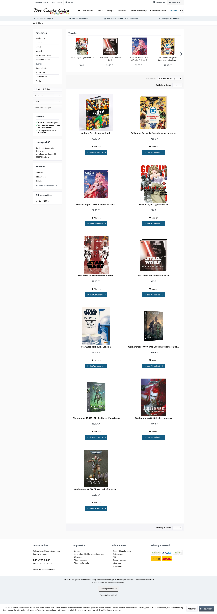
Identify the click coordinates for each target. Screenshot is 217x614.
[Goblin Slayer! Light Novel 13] (81, 46)
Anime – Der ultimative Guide (96, 133)
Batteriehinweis (119, 560)
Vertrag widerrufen (108, 588)
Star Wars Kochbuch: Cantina (96, 347)
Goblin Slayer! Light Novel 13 (82, 57)
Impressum (117, 566)
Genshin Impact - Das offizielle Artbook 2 (139, 58)
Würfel (38, 81)
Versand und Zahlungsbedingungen (89, 554)
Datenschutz (118, 554)
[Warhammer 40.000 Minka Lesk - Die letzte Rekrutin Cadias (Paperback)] (96, 468)
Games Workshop (43, 55)
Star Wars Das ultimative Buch (110, 58)
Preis (37, 101)
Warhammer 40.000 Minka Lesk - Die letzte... (96, 489)
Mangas (39, 47)
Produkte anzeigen (43, 107)
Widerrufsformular (82, 563)
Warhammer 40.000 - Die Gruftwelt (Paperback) (96, 418)
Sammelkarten (42, 68)
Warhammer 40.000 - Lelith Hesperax (153, 418)
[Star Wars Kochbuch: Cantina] (96, 326)
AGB (114, 557)
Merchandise (41, 76)
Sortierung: (151, 78)
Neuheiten (40, 38)
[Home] (79, 10)
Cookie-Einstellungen (122, 551)
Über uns (117, 563)
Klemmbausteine (43, 59)
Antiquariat (40, 72)
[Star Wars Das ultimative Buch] (110, 46)
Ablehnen (192, 609)
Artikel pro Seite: (163, 85)
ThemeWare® (112, 595)
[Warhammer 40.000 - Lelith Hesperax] (153, 397)
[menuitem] (175, 2)
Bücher (39, 64)
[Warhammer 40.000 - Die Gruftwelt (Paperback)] (96, 397)
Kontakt (77, 551)
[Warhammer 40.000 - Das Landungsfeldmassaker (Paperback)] (153, 326)
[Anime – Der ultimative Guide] (96, 112)
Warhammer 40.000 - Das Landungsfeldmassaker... (153, 347)
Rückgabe (78, 557)
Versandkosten (102, 579)
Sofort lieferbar (43, 89)
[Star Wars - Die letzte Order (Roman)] (96, 255)
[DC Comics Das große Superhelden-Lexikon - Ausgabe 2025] (168, 46)
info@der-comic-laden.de (46, 185)
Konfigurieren (206, 609)
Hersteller (39, 95)
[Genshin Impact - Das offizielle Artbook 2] (139, 46)
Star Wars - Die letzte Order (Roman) (96, 275)
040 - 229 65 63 (41, 560)
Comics (39, 42)
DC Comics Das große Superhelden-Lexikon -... (168, 58)
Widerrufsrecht (80, 560)
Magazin (39, 51)
